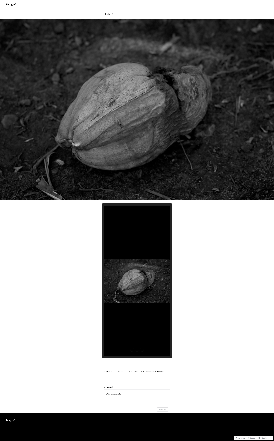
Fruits (154, 371)
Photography (160, 371)
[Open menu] (266, 4)
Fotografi (11, 4)
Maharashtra (134, 371)
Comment (162, 409)
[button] (132, 350)
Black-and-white (148, 371)
